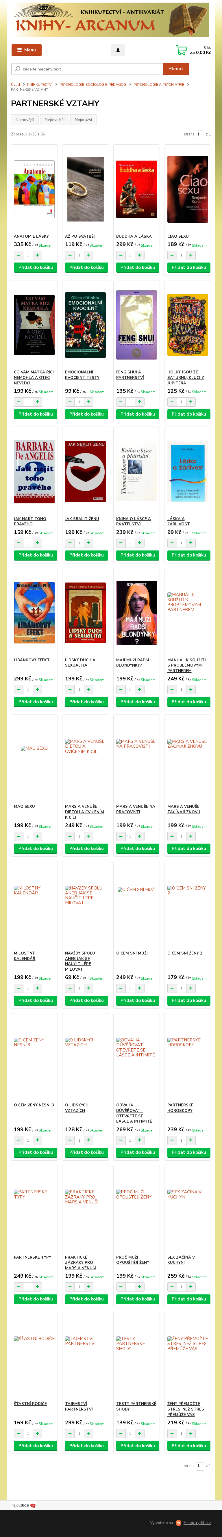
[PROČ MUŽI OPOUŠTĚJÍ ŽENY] (136, 1210)
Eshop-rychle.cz (197, 1522)
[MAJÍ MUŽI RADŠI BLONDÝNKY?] (136, 613)
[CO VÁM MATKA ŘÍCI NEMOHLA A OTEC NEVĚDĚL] (34, 325)
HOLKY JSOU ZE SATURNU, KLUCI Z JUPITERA (185, 378)
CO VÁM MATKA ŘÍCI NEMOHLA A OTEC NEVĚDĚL (34, 378)
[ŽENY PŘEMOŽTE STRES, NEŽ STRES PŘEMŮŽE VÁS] (187, 1357)
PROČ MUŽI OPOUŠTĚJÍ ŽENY (132, 1260)
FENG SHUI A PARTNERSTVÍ (130, 375)
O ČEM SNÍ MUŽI (132, 953)
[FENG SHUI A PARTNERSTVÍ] (136, 325)
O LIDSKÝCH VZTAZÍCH (76, 1108)
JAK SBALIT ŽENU (82, 519)
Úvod (15, 84)
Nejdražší (83, 119)
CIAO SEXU (178, 236)
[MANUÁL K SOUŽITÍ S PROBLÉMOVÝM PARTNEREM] (187, 613)
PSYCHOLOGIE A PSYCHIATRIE (159, 84)
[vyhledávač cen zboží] (23, 1505)
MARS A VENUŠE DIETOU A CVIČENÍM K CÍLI (84, 812)
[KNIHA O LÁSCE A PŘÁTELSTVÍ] (136, 472)
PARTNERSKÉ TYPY (32, 1257)
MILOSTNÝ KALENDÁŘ (24, 956)
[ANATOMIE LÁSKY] (34, 189)
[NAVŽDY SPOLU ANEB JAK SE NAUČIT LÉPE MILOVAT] (85, 906)
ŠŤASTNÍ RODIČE (30, 1403)
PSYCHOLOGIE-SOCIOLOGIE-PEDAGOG (93, 84)
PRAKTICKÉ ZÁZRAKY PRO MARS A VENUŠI (80, 1263)
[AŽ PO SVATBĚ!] (85, 189)
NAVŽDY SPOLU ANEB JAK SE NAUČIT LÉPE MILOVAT (80, 961)
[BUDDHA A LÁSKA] (136, 189)
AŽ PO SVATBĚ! (80, 236)
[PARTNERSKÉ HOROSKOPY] (187, 1058)
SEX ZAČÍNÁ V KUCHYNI (181, 1260)
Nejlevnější (54, 119)
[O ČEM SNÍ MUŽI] (136, 906)
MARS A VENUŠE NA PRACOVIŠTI (135, 809)
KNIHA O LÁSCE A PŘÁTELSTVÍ (133, 521)
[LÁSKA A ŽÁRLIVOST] (187, 472)
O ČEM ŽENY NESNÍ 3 (34, 1105)
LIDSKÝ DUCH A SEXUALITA (80, 663)
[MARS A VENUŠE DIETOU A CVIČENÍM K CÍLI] (85, 759)
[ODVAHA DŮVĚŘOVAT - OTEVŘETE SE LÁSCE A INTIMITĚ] (136, 1058)
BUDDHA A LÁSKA (134, 236)
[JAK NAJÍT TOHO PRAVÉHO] (34, 472)
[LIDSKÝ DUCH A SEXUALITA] (85, 613)
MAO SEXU (24, 806)
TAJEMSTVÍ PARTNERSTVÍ (79, 1406)
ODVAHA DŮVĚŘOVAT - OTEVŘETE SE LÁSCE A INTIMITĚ (134, 1113)
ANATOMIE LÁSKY (31, 236)
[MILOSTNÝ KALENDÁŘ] (34, 906)
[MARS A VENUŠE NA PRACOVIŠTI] (136, 759)
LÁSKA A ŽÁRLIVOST (178, 521)
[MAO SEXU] (34, 759)
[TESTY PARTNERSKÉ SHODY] (136, 1357)
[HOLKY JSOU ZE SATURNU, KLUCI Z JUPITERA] (187, 325)
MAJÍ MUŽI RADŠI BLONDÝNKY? (132, 663)
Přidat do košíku (35, 267)
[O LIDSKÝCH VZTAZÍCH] (85, 1058)
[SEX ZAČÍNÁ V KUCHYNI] (187, 1210)
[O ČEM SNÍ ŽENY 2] (187, 906)
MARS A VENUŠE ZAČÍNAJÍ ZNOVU (183, 809)
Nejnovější (25, 119)
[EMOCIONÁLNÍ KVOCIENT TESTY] (85, 325)
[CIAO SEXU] (187, 189)
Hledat (176, 69)
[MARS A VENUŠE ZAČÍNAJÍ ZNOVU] (187, 759)
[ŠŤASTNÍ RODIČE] (34, 1357)
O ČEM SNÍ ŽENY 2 (184, 953)
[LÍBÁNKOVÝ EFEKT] (34, 613)
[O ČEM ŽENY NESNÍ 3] (34, 1058)
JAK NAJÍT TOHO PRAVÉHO (30, 521)
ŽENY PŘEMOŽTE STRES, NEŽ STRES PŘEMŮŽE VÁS (185, 1409)
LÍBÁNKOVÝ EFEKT (32, 660)
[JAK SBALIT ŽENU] (85, 472)
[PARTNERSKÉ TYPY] (34, 1210)
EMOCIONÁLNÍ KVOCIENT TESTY (82, 375)
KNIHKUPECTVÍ (39, 84)
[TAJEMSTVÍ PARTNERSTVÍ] (85, 1357)
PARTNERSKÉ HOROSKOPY (180, 1108)
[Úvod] (111, 20)
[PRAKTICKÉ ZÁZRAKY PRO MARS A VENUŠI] (85, 1210)
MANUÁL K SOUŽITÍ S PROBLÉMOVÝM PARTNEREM (186, 666)
